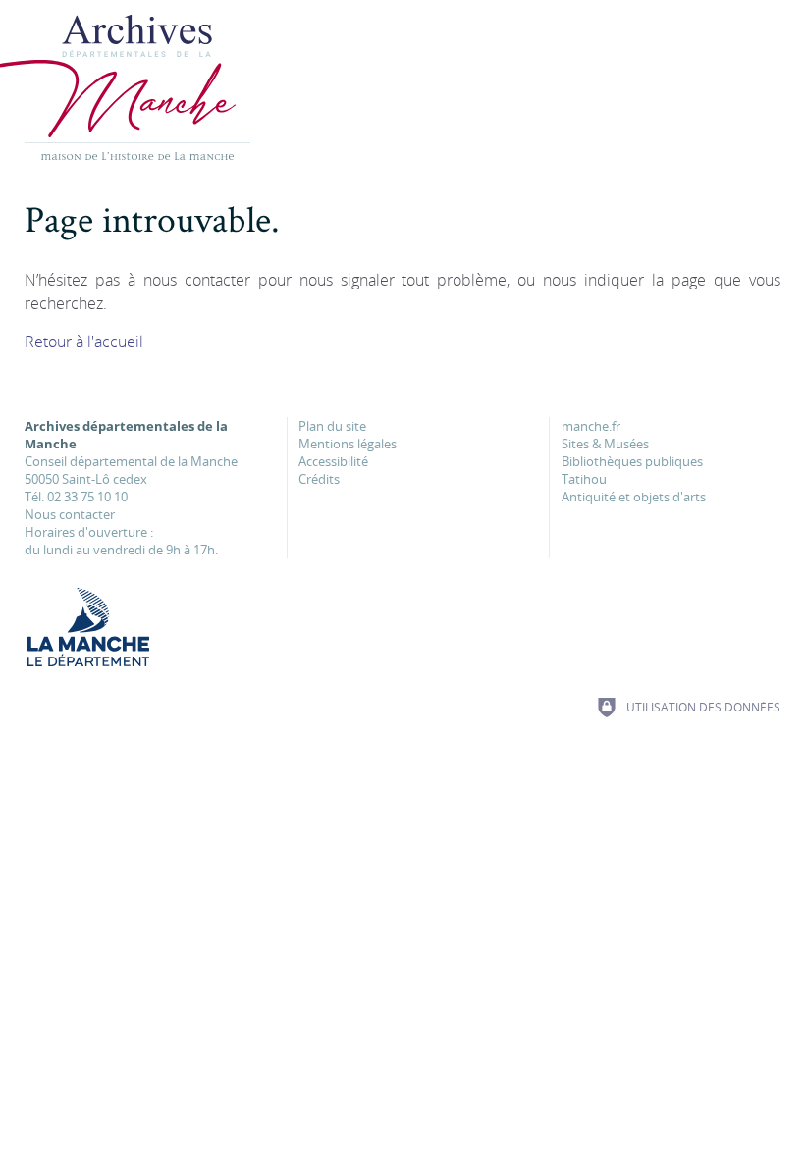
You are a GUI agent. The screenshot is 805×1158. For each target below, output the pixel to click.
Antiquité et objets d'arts (634, 496)
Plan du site (332, 426)
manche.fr (591, 426)
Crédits (319, 479)
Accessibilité (333, 461)
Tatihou (584, 479)
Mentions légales (347, 443)
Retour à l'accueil (84, 341)
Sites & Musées (605, 443)
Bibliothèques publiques (632, 461)
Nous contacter (70, 514)
